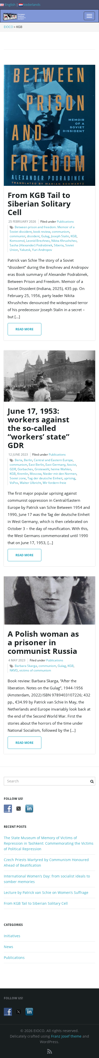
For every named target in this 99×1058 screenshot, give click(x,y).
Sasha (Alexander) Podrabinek (31, 245)
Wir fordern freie (54, 483)
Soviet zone (18, 478)
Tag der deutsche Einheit (44, 478)
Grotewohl (42, 469)
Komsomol (17, 241)
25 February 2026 (22, 221)
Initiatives (12, 935)
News (8, 946)
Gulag (45, 236)
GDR (13, 469)
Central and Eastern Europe (53, 460)
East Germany (55, 464)
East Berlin (36, 464)
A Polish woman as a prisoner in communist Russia (43, 642)
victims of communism (35, 670)
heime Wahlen (61, 469)
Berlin (28, 460)
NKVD (14, 670)
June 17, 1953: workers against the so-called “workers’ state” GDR (38, 428)
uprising (69, 478)
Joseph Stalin (60, 236)
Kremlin (22, 474)
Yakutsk (25, 250)
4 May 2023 (16, 660)
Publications (65, 221)
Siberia (59, 245)
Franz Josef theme (66, 1036)
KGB (74, 236)
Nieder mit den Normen (59, 474)
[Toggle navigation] (89, 16)
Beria (18, 460)
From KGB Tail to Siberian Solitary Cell (39, 203)
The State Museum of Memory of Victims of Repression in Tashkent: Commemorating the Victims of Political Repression (48, 843)
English (9, 5)
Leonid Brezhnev (38, 241)
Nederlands (31, 5)
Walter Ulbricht (30, 483)
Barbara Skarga (26, 666)
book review (41, 231)
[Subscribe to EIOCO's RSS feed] (49, 1051)
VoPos (14, 483)
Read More (24, 329)
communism (60, 231)
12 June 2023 (18, 454)
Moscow (35, 474)
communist (17, 236)
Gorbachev (25, 469)
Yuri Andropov (42, 250)
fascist (71, 464)
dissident (33, 236)
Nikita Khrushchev (64, 241)
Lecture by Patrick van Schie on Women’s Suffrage (46, 892)
